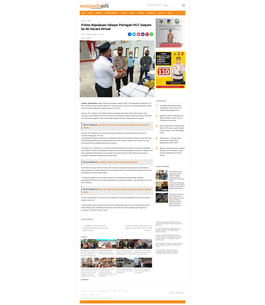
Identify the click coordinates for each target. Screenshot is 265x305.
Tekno (169, 13)
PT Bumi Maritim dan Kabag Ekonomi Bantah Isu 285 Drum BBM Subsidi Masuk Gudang (168, 230)
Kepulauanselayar (87, 219)
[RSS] (160, 5)
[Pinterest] (156, 5)
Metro (132, 13)
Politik (123, 13)
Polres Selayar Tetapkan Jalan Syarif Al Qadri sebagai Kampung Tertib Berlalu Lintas (169, 244)
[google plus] (138, 34)
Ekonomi (99, 13)
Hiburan (141, 13)
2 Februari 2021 (92, 34)
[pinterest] (147, 34)
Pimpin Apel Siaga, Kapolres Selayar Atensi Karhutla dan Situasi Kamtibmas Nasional (169, 223)
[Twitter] (153, 5)
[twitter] (134, 34)
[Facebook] (147, 5)
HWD (111, 298)
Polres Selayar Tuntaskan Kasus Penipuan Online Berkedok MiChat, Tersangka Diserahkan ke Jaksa (167, 251)
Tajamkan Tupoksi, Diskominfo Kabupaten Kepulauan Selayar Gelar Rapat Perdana (95, 228)
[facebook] (129, 34)
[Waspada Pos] (94, 8)
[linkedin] (143, 34)
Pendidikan (151, 13)
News (90, 13)
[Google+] (150, 5)
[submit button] (183, 5)
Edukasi (161, 13)
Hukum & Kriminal (111, 13)
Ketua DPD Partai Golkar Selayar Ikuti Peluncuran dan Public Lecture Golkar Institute (138, 228)
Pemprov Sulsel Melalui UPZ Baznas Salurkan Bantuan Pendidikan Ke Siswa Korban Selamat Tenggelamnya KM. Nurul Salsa (169, 237)
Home (83, 13)
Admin (88, 38)
